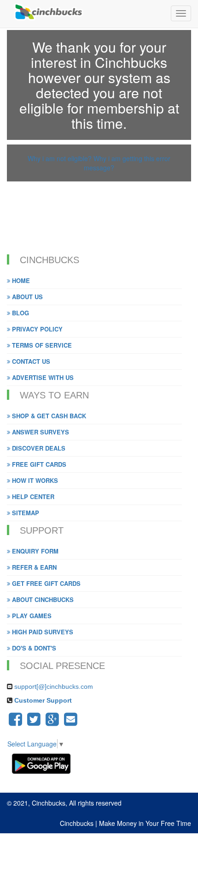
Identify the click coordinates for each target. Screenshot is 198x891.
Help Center (32, 496)
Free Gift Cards (38, 464)
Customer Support (42, 700)
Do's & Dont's (33, 648)
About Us (26, 296)
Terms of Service (41, 345)
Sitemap (24, 512)
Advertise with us (42, 377)
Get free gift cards (45, 583)
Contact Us (30, 361)
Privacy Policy (36, 329)
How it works (34, 480)
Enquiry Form (34, 551)
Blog (19, 312)
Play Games (31, 615)
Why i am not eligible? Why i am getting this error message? (99, 163)
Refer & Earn (33, 567)
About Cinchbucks (42, 599)
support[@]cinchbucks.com (53, 686)
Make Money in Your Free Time (145, 823)
